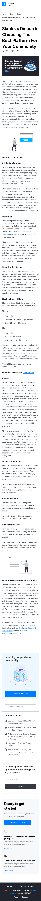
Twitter (16, 897)
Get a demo (8, 870)
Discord (19, 14)
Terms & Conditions (27, 886)
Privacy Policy (12, 886)
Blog (11, 14)
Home (4, 14)
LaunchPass (28, 373)
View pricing (8, 848)
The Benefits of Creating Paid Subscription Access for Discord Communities (21, 752)
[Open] (36, 4)
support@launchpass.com (14, 633)
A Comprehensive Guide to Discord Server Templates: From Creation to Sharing (22, 736)
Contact (25, 897)
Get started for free (20, 694)
